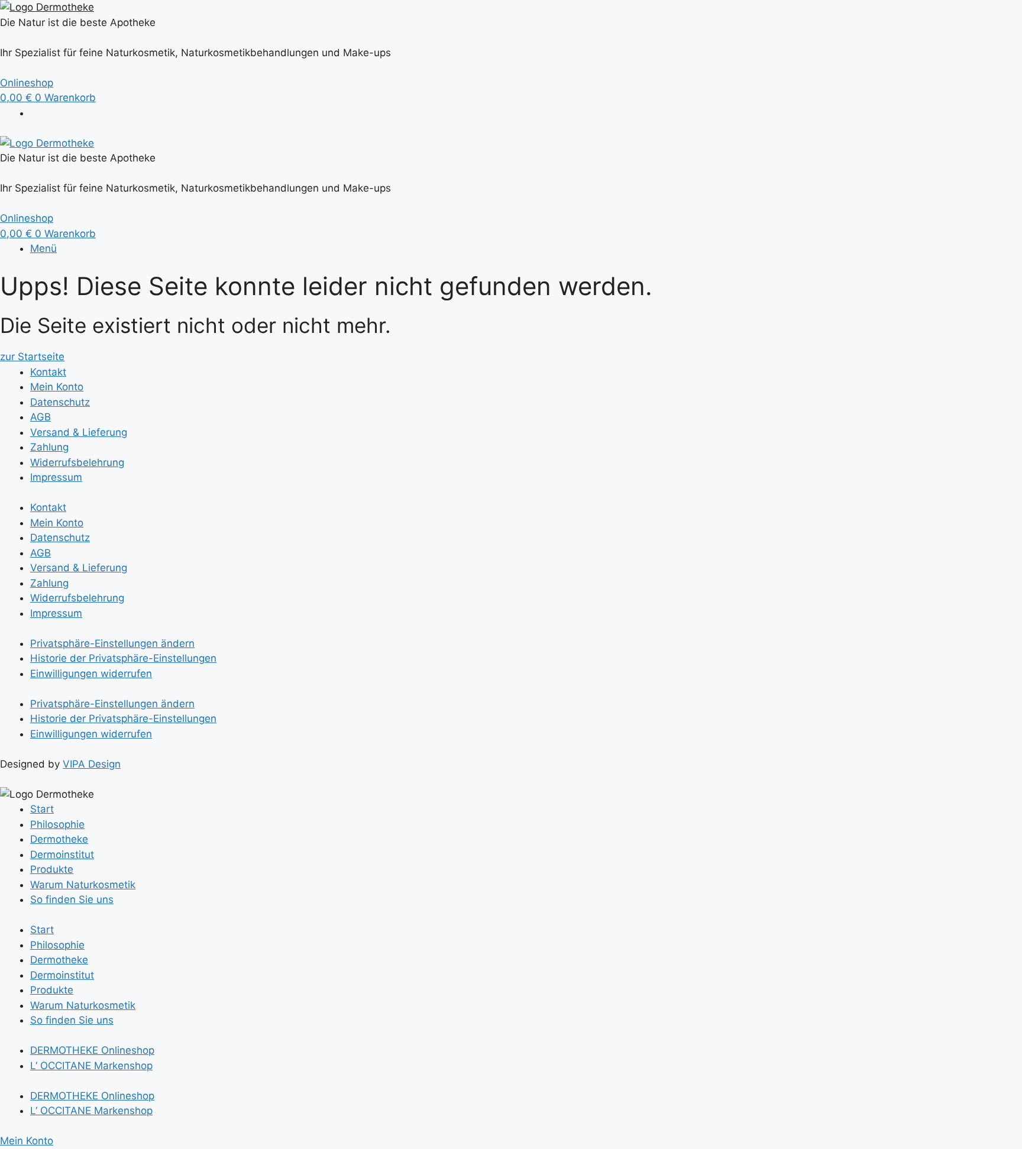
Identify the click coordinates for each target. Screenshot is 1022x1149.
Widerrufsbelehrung (77, 462)
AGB (40, 417)
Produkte (51, 869)
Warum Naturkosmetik (82, 885)
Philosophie (57, 824)
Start (42, 809)
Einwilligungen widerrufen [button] (91, 673)
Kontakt (48, 372)
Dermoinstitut (62, 854)
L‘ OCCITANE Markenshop (91, 1066)
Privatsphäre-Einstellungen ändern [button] (112, 643)
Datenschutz (60, 402)
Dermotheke (59, 839)
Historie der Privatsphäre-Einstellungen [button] (123, 658)
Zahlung (49, 447)
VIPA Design (92, 764)
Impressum (56, 477)
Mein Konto (56, 387)
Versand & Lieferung (78, 432)
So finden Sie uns (72, 899)
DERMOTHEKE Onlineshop (92, 1050)
